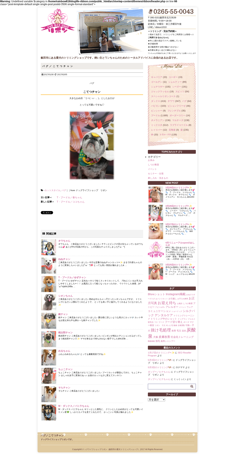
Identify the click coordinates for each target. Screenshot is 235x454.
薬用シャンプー (168, 341)
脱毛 (158, 341)
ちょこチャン (65, 369)
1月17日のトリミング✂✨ (161, 352)
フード (161, 322)
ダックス (155, 101)
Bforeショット (156, 294)
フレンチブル (174, 110)
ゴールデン (156, 82)
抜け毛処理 (161, 330)
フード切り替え (174, 322)
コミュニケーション (159, 311)
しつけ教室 (153, 164)
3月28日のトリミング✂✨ (178, 206)
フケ (156, 322)
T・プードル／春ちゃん (69, 197)
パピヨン (155, 106)
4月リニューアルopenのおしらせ (180, 243)
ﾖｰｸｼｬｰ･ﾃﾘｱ (165, 134)
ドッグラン (182, 319)
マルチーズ (177, 120)
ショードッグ (177, 311)
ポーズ (186, 322)
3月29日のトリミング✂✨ (178, 187)
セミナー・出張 (156, 173)
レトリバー (156, 130)
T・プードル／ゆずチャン (72, 277)
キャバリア (156, 77)
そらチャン (64, 387)
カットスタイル (52, 190)
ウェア (190, 307)
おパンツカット (162, 299)
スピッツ (179, 91)
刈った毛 (169, 325)
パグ (64, 190)
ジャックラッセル (160, 91)
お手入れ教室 (182, 299)
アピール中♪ (160, 307)
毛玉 (179, 330)
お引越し (172, 298)
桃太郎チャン (65, 332)
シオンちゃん (65, 295)
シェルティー (175, 82)
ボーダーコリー (177, 115)
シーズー (176, 86)
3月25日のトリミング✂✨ (178, 264)
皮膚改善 (164, 336)
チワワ (171, 101)
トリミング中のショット (164, 318)
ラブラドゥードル (179, 125)
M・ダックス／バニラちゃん (73, 406)
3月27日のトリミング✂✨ (178, 224)
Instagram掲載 (176, 294)
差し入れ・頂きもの (158, 178)
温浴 (184, 330)
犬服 (155, 337)
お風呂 (179, 303)
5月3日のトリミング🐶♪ (160, 360)
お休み (151, 160)
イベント (152, 169)
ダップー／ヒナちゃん (159, 372)
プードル (155, 115)
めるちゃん (64, 350)
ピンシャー (156, 110)
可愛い (188, 325)
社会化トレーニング (182, 336)
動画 (175, 325)
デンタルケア (164, 315)
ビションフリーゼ (177, 106)
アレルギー (172, 307)
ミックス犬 (156, 125)
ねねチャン (64, 259)
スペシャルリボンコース (163, 96)
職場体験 (151, 341)
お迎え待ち (167, 303)
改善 (174, 330)
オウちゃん (64, 240)
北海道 (172, 130)
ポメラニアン (157, 120)
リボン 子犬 (160, 325)
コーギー (173, 77)
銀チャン (63, 314)
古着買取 (181, 325)
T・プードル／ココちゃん (71, 201)
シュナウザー (157, 86)
